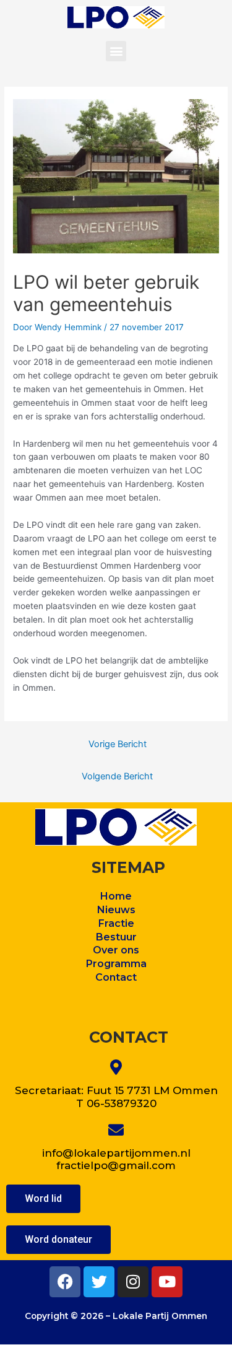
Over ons (116, 950)
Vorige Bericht (117, 744)
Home (116, 896)
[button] (116, 51)
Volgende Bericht (117, 776)
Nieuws (116, 910)
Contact (116, 977)
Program (108, 964)
